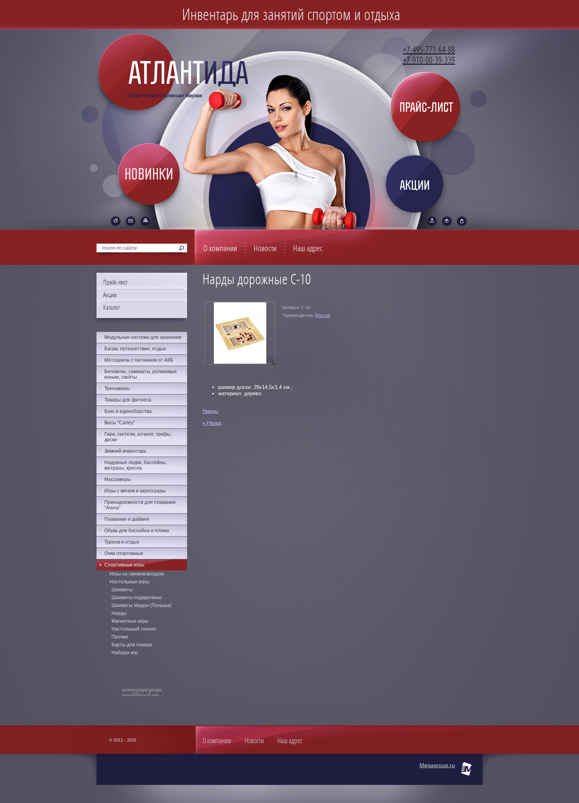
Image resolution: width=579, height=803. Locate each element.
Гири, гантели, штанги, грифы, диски (138, 436)
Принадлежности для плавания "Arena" (140, 505)
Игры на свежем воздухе (136, 574)
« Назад (211, 423)
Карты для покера (131, 645)
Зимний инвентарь (125, 451)
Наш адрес (308, 248)
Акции (110, 295)
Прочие (119, 637)
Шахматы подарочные (136, 597)
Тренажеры (117, 388)
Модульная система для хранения (143, 337)
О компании (220, 248)
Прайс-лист (115, 282)
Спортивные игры (124, 565)
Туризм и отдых (121, 542)
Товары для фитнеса (127, 400)
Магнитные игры (129, 621)
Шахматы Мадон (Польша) (141, 605)
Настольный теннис (133, 629)
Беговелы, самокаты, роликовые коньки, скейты (140, 374)
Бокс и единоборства (128, 411)
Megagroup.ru (437, 765)
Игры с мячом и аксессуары (135, 491)
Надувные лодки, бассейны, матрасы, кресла (135, 465)
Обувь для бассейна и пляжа (136, 530)
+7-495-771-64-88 (429, 50)
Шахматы (122, 589)
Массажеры (117, 479)
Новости (265, 248)
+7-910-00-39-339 (429, 60)
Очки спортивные (123, 553)
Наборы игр (124, 652)
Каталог (111, 307)
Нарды (210, 411)
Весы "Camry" (119, 423)
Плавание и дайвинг (127, 519)
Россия (322, 315)
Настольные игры (129, 582)
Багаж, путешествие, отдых (135, 349)
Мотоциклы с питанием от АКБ (138, 360)
